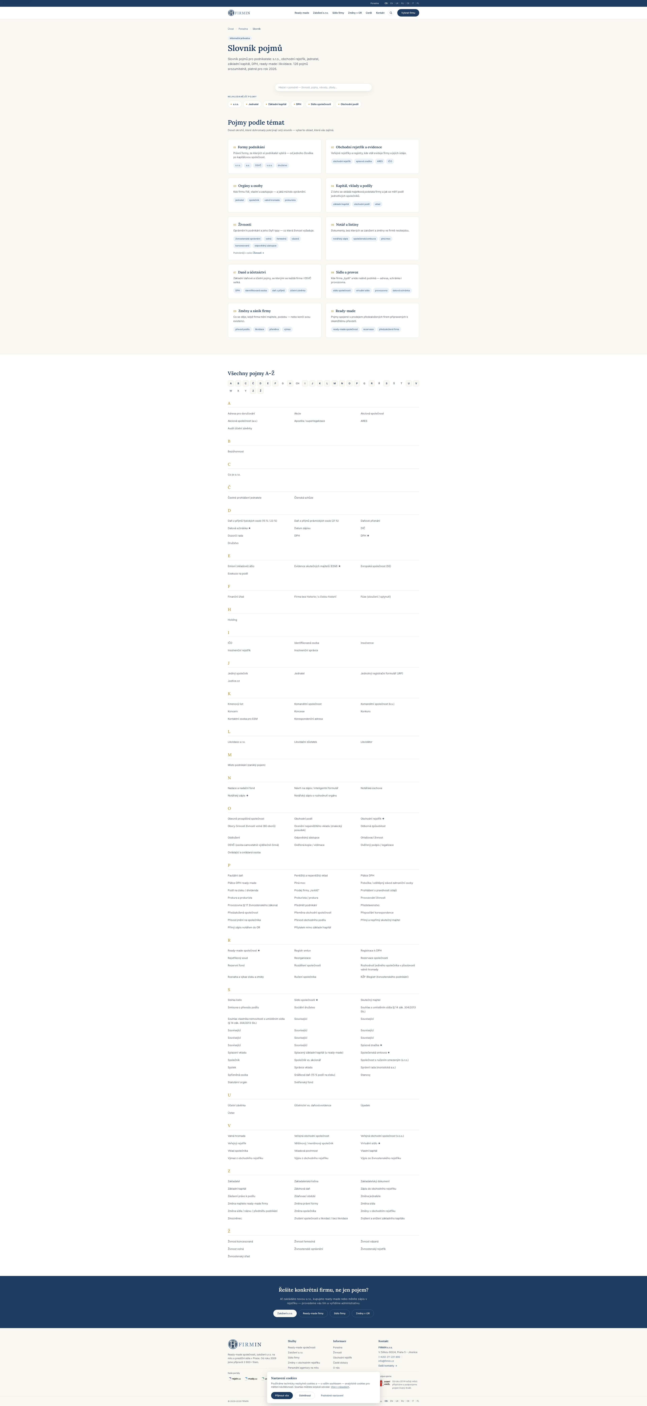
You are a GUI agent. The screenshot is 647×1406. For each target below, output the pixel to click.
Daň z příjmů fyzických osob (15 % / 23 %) (252, 520)
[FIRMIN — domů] (239, 12)
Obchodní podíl (350, 104)
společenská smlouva (364, 238)
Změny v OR (355, 12)
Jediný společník (238, 673)
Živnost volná (236, 1248)
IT (413, 3)
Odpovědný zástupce (306, 837)
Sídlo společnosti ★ (306, 1000)
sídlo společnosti (342, 290)
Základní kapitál (277, 104)
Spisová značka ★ (371, 1045)
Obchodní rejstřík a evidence (359, 147)
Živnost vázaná (369, 1241)
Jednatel (253, 104)
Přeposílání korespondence (377, 912)
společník (254, 200)
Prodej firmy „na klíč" (306, 890)
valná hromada (272, 200)
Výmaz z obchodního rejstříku (245, 1158)
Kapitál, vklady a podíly (354, 186)
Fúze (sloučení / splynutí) (376, 596)
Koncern (233, 711)
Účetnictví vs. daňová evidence (312, 1105)
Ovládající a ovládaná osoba (244, 852)
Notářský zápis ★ (238, 795)
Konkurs (366, 711)
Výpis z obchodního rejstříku (311, 1158)
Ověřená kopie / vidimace (309, 845)
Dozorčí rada (235, 535)
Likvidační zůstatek (305, 741)
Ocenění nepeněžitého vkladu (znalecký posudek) (318, 828)
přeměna (274, 329)
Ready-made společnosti (301, 1347)
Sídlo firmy (338, 12)
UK (397, 3)
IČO (390, 161)
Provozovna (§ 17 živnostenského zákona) (253, 905)
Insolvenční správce (306, 650)
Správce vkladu (303, 1067)
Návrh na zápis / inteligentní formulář (316, 788)
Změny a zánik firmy (254, 311)
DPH (298, 104)
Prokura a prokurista (240, 897)
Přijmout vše (282, 1395)
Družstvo (233, 543)
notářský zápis (340, 238)
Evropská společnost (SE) (376, 566)
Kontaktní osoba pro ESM (243, 718)
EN (391, 3)
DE (408, 3)
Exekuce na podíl (238, 573)
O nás (336, 1367)
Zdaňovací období (304, 1196)
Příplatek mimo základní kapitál (312, 927)
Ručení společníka (305, 976)
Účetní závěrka (236, 1105)
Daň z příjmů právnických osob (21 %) (316, 520)
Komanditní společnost (307, 704)
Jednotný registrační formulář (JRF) (382, 673)
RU (402, 3)
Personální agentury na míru (303, 1367)
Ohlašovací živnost (372, 837)
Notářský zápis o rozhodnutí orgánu (315, 795)
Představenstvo (370, 905)
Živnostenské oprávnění (308, 1248)
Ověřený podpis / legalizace (377, 845)
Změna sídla (368, 1203)
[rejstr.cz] (234, 1378)
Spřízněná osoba (238, 1074)
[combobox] (323, 87)
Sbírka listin (235, 1000)
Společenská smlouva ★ (375, 1052)
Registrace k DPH (371, 950)
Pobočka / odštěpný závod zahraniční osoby (387, 882)
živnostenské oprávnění (247, 238)
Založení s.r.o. (320, 12)
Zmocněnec (235, 1218)
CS (386, 3)
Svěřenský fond (303, 1082)
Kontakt (380, 12)
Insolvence (367, 642)
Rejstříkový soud (238, 958)
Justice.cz (234, 680)
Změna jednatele (371, 1196)
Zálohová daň (302, 1188)
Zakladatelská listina (306, 1181)
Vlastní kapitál (369, 1150)
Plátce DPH (367, 875)
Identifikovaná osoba (306, 642)
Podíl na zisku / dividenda (243, 890)
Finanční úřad (236, 596)
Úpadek (365, 1105)
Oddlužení (234, 837)
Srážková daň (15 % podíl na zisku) (314, 1074)
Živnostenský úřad (239, 1256)
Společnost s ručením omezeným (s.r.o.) (385, 1060)
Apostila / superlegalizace (309, 421)
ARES (380, 161)
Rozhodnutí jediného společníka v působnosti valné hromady (388, 967)
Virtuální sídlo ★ (371, 1143)
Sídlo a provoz (347, 272)
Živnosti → (258, 252)
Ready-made (302, 12)
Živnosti (244, 224)
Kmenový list (235, 704)
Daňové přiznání (370, 520)
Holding (232, 619)
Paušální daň (235, 875)
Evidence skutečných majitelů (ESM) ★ (317, 566)
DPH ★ (365, 535)
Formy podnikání (251, 147)
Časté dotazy (340, 1362)
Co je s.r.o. (234, 474)
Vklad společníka (238, 1150)
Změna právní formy (306, 1203)
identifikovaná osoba (256, 290)
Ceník (369, 12)
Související (300, 1018)
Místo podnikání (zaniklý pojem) (246, 765)
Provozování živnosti (373, 897)
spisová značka (364, 161)
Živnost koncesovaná (240, 1241)
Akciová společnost (372, 413)
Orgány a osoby (250, 186)
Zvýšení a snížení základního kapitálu (383, 1218)
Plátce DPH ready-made (242, 882)
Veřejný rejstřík (237, 1143)
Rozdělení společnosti (307, 965)
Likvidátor (366, 741)
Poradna (375, 3)
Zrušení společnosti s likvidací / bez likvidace (321, 1218)
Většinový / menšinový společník (313, 1143)
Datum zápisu (302, 528)
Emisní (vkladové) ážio (241, 566)
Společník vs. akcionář (307, 1060)
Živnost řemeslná (304, 1241)
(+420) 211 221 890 (389, 1356)
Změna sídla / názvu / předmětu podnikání (253, 1211)
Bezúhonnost (236, 451)
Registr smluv (302, 950)
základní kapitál (341, 204)
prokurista (290, 200)
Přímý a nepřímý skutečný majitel (380, 920)
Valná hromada (236, 1135)
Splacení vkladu (237, 1052)
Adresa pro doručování (241, 413)
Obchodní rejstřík (342, 1357)
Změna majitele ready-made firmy (248, 1203)
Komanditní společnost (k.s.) (377, 704)
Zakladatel (234, 1181)
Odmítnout (305, 1395)
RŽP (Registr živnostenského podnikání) (385, 976)
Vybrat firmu (408, 12)
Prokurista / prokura (306, 897)
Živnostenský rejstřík (373, 1248)
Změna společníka (305, 1211)
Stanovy (365, 1074)
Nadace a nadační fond (241, 788)
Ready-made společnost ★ (244, 950)
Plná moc (299, 882)
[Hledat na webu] (391, 13)
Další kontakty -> (387, 1365)
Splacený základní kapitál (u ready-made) (318, 1052)
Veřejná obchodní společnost (311, 1135)
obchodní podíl (361, 204)
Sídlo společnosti (321, 104)
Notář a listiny (347, 224)
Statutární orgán (237, 1082)
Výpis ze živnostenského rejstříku (381, 1158)
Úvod (231, 28)
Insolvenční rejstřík (239, 650)
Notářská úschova (371, 788)
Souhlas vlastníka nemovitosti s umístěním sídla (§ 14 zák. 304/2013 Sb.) (256, 1020)
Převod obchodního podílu (310, 920)
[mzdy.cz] (251, 1378)
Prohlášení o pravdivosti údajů (379, 890)
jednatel (239, 200)
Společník (234, 1060)
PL (418, 3)
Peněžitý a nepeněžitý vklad (311, 875)
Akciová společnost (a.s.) (242, 421)
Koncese (299, 711)
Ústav (231, 1112)
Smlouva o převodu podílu (243, 1007)
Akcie (297, 413)
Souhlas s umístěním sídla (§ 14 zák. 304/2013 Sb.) (388, 1009)
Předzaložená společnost (243, 912)
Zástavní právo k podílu (241, 1196)
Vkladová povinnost (306, 1150)
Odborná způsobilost (373, 826)
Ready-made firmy (313, 1313)
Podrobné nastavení (332, 1395)
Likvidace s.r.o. (236, 741)
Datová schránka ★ (239, 528)
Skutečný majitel (370, 1000)
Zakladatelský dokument (375, 1181)
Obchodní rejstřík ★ (373, 818)
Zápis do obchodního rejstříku (378, 1188)
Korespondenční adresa (308, 718)
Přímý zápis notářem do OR (244, 927)
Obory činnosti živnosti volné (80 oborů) (251, 826)
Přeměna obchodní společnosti (312, 912)
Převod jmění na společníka (244, 920)
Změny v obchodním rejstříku (378, 1211)
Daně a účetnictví (252, 272)
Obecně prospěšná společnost (246, 818)
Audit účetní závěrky (240, 428)
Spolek (232, 1067)
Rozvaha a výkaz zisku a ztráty (246, 976)
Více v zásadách (340, 1386)
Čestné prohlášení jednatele (244, 497)
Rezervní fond (236, 965)
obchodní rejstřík (342, 161)
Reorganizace (302, 958)
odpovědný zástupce (265, 245)
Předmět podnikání (305, 905)
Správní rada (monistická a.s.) (378, 1067)
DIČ (363, 528)
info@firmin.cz (386, 1360)
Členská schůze (303, 497)
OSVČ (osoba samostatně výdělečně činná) (253, 845)
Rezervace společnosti (374, 958)
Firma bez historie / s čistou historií (315, 596)
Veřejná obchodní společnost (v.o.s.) (382, 1135)
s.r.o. (236, 104)
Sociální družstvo (304, 1007)
